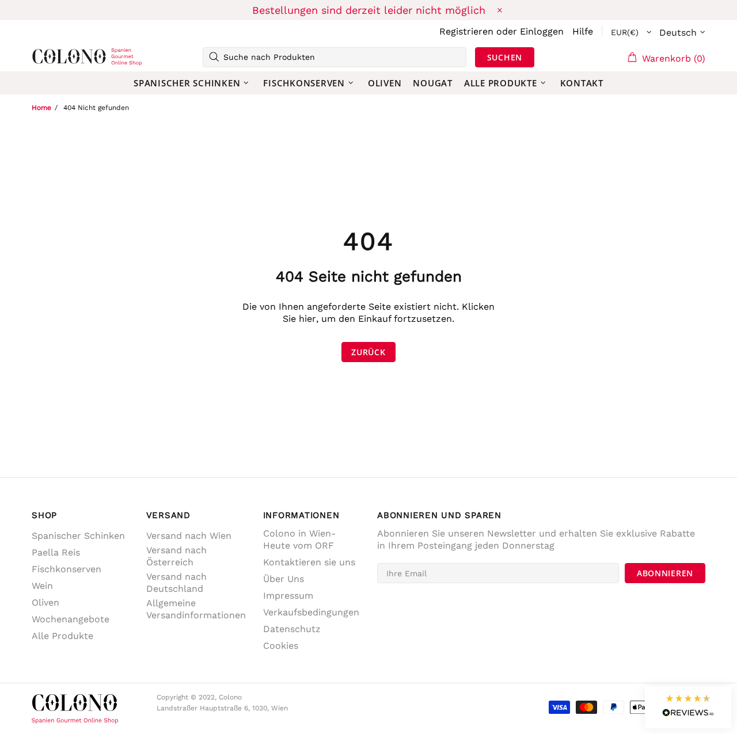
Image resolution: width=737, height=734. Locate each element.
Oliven (45, 602)
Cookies (280, 645)
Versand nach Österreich (176, 556)
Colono (50, 57)
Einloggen (542, 31)
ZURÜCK (368, 352)
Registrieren (466, 31)
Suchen (504, 57)
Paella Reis (56, 552)
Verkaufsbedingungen (311, 612)
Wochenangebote (70, 619)
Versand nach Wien (188, 535)
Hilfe (582, 31)
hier (307, 318)
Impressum (288, 595)
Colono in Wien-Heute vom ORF (299, 539)
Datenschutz (292, 628)
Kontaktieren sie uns (309, 562)
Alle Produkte (62, 635)
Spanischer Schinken (78, 535)
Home (41, 108)
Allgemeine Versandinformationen (196, 609)
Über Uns (283, 578)
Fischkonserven (66, 569)
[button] (688, 707)
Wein (42, 585)
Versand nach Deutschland (176, 582)
